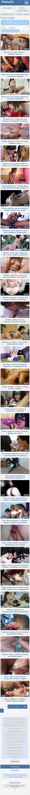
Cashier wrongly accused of (10, 725)
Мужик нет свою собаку (17, 738)
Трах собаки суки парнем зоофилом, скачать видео (15, 678)
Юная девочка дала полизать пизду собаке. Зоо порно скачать (15, 210)
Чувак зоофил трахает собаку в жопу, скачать (15, 388)
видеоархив (15, 761)
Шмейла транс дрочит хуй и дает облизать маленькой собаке (15, 232)
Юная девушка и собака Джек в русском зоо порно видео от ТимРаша (15, 188)
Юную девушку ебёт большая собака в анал (15, 142)
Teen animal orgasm (10, 722)
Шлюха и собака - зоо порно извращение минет (15, 343)
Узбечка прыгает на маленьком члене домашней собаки (15, 612)
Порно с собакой (7, 17)
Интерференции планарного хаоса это (15, 718)
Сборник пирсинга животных (15, 750)
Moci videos (23, 734)
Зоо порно (7, 7)
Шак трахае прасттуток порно (15, 731)
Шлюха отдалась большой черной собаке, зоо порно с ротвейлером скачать (15, 277)
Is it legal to (10, 744)
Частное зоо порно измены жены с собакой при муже (15, 499)
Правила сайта (15, 782)
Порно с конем (22, 14)
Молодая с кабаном (11, 747)
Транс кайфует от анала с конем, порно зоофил (15, 700)
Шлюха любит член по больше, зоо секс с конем (15, 321)
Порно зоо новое (15, 757)
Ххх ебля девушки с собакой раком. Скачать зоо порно (15, 521)
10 (25, 706)
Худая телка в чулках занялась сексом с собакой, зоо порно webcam (15, 567)
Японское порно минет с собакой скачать (15, 53)
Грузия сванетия (22, 725)
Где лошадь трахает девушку (11, 734)
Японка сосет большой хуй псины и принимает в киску (15, 120)
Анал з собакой (18, 744)
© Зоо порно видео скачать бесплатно (15, 786)
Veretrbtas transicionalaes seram (15, 753)
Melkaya (23, 741)
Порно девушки (20, 722)
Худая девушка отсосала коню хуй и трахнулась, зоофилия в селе (15, 589)
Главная (4, 27)
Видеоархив (12, 27)
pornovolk (15, 770)
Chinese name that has (15, 728)
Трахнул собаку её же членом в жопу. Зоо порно (15, 633)
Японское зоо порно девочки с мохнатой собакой (15, 98)
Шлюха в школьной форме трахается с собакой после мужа (15, 366)
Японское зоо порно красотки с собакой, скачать (15, 75)
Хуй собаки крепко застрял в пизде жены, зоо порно (15, 544)
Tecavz (8, 738)
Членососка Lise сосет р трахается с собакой (15, 410)
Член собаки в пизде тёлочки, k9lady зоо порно (15, 432)
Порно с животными (22, 8)
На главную (15, 766)
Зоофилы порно (7, 14)
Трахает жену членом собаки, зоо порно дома (15, 655)
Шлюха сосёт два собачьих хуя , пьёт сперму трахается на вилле (15, 255)
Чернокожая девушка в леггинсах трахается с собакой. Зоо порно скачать (15, 478)
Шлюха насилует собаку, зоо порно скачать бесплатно (15, 298)
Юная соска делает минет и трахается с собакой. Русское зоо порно (15, 166)
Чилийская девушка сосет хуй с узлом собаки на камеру (15, 454)
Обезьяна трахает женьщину (12, 741)
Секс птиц (20, 747)
